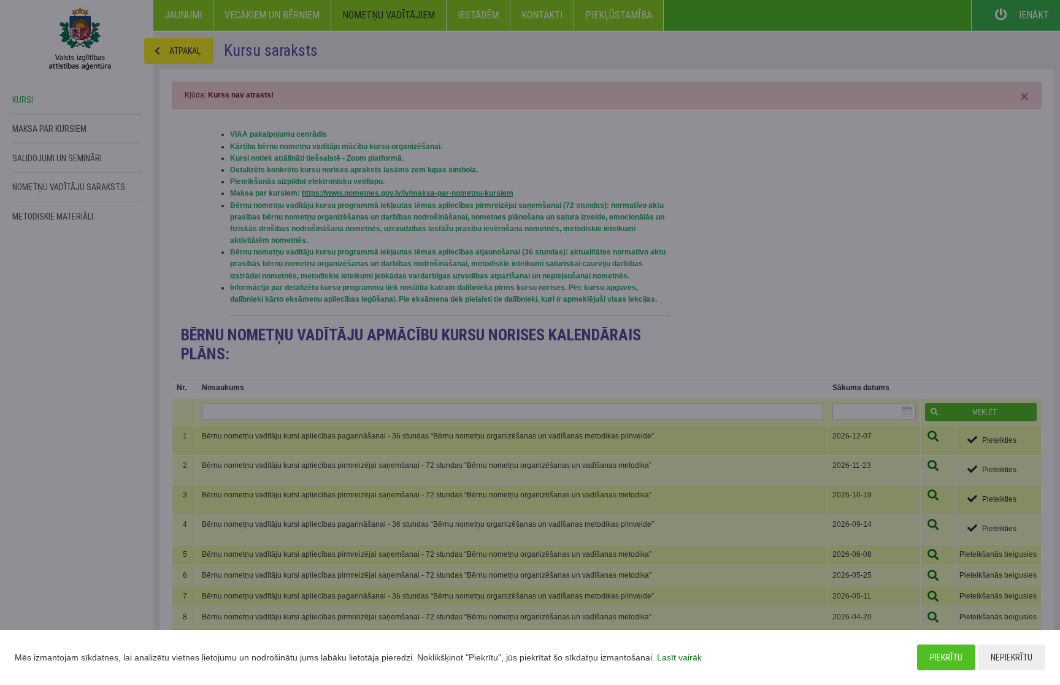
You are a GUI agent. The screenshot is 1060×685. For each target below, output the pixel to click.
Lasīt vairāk (679, 657)
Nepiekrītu (1011, 657)
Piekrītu (946, 657)
